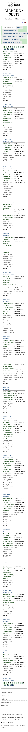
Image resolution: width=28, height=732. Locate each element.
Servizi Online (8, 18)
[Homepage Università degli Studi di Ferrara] (14, 4)
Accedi (23, 18)
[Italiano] (25, 22)
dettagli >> (5, 69)
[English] (22, 22)
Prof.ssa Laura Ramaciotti (15, 717)
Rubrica (17, 18)
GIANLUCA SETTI (13, 12)
